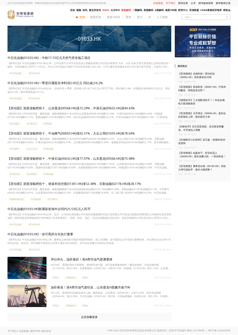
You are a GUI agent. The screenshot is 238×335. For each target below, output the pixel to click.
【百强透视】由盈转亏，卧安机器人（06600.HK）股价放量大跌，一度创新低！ (202, 154)
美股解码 (148, 10)
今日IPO (115, 10)
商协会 (227, 10)
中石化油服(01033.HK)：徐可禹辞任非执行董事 (40, 234)
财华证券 (183, 3)
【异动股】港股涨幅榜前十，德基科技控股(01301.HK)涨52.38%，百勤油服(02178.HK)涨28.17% (74, 184)
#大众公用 (32, 148)
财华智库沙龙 (223, 3)
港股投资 (95, 17)
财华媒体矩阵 (205, 3)
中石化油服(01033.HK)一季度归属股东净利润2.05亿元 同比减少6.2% (55, 83)
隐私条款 (46, 331)
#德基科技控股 (17, 199)
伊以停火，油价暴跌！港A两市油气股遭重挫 (81, 259)
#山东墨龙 (14, 123)
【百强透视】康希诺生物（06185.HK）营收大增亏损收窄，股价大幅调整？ (202, 167)
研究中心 (183, 10)
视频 (78, 10)
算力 (140, 17)
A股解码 (159, 10)
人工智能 (162, 17)
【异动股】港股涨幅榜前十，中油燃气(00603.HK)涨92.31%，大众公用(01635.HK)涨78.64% (71, 133)
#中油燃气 (14, 148)
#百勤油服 (48, 148)
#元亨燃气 (52, 199)
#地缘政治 (71, 277)
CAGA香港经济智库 (211, 10)
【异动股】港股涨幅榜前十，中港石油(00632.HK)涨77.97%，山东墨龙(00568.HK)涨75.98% (71, 158)
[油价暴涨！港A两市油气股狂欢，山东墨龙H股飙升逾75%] (27, 296)
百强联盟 (194, 10)
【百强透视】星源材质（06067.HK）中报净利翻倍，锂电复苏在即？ (202, 88)
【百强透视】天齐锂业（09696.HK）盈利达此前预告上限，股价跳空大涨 (202, 115)
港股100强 (171, 10)
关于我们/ (12, 331)
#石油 (55, 277)
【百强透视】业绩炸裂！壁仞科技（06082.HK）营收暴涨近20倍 (196, 75)
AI (149, 17)
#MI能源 (47, 123)
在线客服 (158, 3)
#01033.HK (34, 73)
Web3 (105, 10)
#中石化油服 (15, 73)
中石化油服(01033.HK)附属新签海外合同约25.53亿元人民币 (48, 209)
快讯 (85, 10)
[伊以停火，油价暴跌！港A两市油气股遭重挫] (27, 268)
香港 (128, 17)
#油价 (85, 277)
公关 (193, 3)
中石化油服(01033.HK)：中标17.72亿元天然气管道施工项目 (48, 58)
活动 (72, 10)
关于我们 (170, 3)
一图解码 (137, 10)
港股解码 (126, 10)
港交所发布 (95, 10)
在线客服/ (24, 331)
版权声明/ (35, 331)
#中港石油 (32, 123)
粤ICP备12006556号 (219, 330)
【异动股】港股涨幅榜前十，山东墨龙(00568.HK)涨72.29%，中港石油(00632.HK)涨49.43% (71, 108)
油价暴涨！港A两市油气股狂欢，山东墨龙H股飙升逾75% (90, 287)
